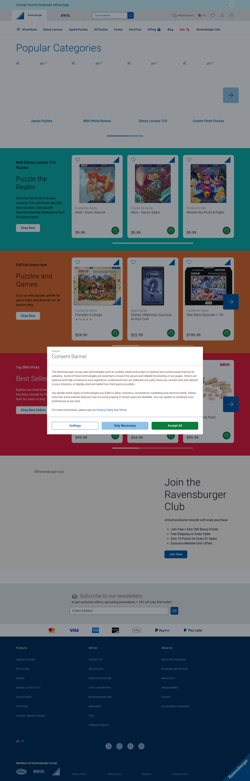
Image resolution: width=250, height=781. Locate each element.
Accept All (175, 425)
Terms (123, 409)
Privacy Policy (104, 409)
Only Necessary (125, 425)
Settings (75, 425)
